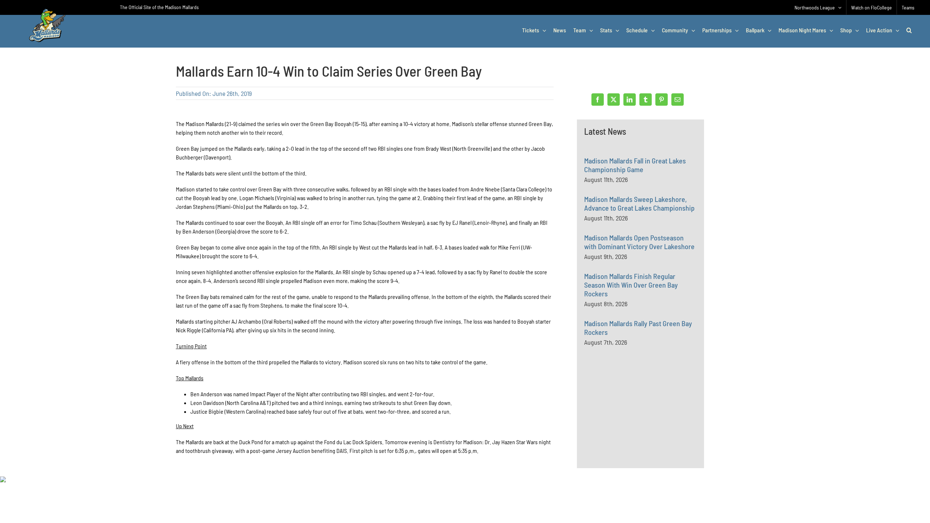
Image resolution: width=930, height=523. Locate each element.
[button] (909, 30)
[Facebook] (598, 100)
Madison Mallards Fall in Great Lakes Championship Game (635, 165)
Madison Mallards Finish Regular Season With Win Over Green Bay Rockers (631, 285)
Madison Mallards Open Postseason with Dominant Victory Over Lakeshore (639, 242)
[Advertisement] (638, 422)
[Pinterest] (662, 100)
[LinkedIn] (630, 100)
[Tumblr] (646, 100)
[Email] (678, 100)
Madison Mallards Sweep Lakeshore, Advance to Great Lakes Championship (639, 203)
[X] (614, 100)
